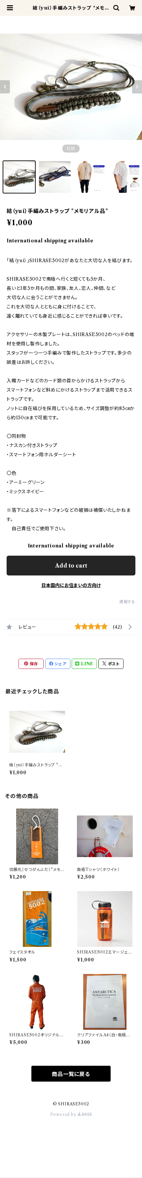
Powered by (64, 1114)
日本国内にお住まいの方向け (71, 585)
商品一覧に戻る (71, 1074)
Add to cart (71, 565)
